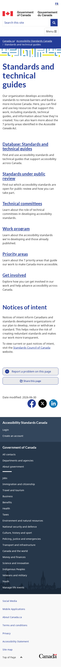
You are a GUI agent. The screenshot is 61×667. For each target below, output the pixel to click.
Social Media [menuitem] (10, 601)
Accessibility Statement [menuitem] (16, 641)
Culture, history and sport (17, 532)
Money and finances (14, 557)
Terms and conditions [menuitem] (15, 625)
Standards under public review (24, 176)
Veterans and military (15, 575)
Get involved (14, 275)
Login (6, 429)
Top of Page (9, 657)
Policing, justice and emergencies (22, 538)
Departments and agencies (18, 460)
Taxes (6, 514)
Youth (6, 581)
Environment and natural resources (23, 520)
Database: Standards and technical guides (25, 146)
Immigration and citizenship (19, 484)
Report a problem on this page (31, 371)
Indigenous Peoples (14, 569)
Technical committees (22, 203)
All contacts (9, 454)
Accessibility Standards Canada (34, 41)
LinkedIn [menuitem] (53, 404)
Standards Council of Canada (31, 348)
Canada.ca (8, 41)
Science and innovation (16, 563)
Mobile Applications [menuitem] (14, 609)
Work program (16, 228)
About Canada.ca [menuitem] (12, 617)
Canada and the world (15, 551)
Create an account (13, 435)
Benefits (7, 502)
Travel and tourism (13, 490)
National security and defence (20, 526)
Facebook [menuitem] (31, 404)
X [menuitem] (42, 404)
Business (8, 496)
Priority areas (15, 253)
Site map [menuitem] (8, 649)
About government (13, 466)
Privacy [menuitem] (7, 633)
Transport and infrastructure (19, 544)
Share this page (32, 380)
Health (6, 508)
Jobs (5, 478)
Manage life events (13, 587)
